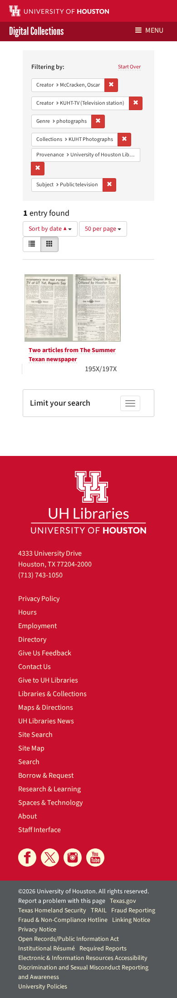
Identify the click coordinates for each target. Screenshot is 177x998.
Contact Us (34, 667)
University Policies (42, 986)
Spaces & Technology (50, 803)
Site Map (31, 748)
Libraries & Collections (52, 694)
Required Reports (103, 948)
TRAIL (99, 910)
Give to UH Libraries (48, 680)
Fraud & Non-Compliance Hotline (63, 920)
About (27, 816)
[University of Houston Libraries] (89, 502)
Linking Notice (131, 920)
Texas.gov (123, 901)
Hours (27, 612)
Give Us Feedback (44, 653)
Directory (32, 639)
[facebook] (27, 857)
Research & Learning (49, 789)
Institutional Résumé (46, 948)
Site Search (35, 735)
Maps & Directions (45, 707)
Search (28, 762)
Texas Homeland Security (52, 910)
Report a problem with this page (61, 901)
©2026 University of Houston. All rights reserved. (83, 891)
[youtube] (95, 857)
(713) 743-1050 (40, 575)
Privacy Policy (38, 599)
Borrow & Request (46, 775)
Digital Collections (36, 31)
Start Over (129, 67)
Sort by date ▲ (48, 228)
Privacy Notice (37, 929)
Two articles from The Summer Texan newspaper (72, 355)
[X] (50, 857)
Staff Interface (39, 830)
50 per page (101, 228)
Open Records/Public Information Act (68, 939)
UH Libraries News (46, 721)
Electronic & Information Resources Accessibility (83, 958)
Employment (37, 626)
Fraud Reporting (133, 910)
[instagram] (73, 857)
